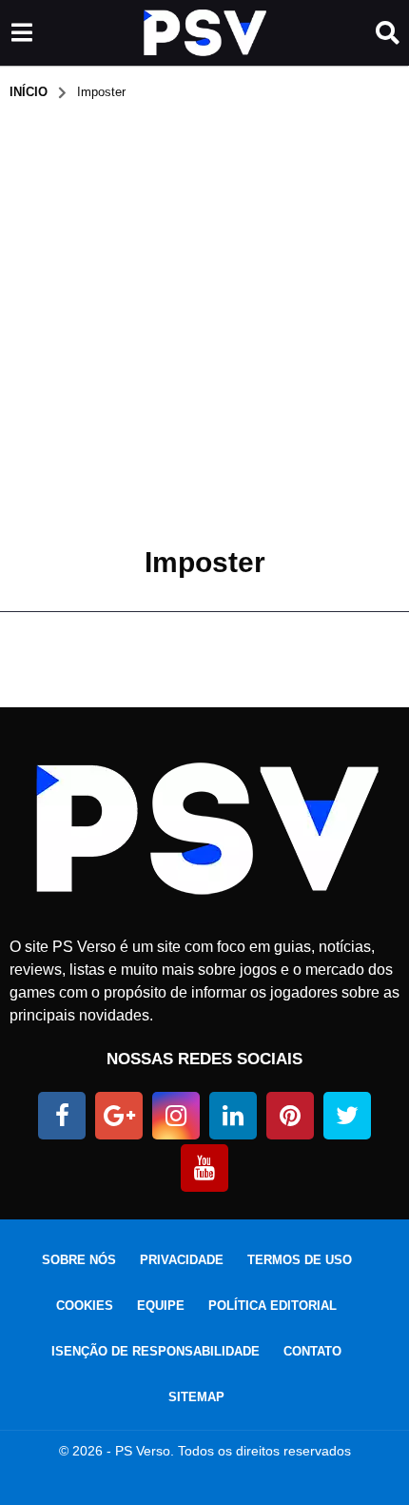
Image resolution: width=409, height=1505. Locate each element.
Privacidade (182, 1260)
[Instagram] (176, 1115)
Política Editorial (272, 1305)
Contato (312, 1351)
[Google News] (119, 1115)
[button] (21, 33)
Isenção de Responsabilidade (155, 1351)
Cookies (84, 1305)
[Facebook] (62, 1115)
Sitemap (196, 1397)
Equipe (161, 1305)
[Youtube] (204, 1168)
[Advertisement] (204, 315)
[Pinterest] (290, 1115)
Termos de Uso (299, 1260)
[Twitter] (347, 1115)
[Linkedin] (233, 1115)
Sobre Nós (79, 1260)
